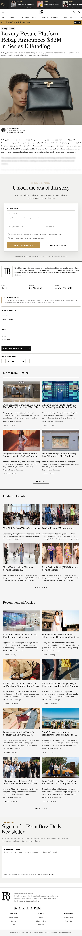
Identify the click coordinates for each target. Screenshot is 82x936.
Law (80, 17)
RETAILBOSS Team (48, 421)
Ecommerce (44, 17)
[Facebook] (15, 908)
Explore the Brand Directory (12, 348)
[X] (19, 908)
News (13, 425)
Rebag (3, 329)
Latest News (13, 917)
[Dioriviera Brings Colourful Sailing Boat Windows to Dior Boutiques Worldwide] (60, 440)
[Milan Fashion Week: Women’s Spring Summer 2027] (21, 553)
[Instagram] (27, 908)
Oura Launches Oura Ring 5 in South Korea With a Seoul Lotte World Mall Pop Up (21, 407)
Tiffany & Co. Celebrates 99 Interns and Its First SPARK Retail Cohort (20, 782)
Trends (20, 17)
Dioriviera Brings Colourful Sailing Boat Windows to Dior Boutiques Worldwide (59, 456)
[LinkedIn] (35, 908)
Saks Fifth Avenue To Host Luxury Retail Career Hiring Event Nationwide (20, 637)
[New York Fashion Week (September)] (21, 514)
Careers (6, 655)
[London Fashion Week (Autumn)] (60, 514)
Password (45, 222)
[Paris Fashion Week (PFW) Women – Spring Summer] (60, 553)
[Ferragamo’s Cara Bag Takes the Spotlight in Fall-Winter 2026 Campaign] (21, 718)
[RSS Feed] (38, 908)
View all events (41, 587)
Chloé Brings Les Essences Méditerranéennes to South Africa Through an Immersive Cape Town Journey (59, 736)
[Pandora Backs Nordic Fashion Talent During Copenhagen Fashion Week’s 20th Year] (60, 620)
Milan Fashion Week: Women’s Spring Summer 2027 (18, 569)
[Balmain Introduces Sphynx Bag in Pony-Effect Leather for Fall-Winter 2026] (60, 669)
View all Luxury (41, 481)
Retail (27, 17)
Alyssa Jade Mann (9, 470)
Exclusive (7, 474)
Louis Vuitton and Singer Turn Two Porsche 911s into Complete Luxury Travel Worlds (60, 783)
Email (9, 222)
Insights (12, 17)
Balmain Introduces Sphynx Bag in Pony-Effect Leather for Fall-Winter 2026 (59, 686)
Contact (41, 925)
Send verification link (23, 245)
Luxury (3, 17)
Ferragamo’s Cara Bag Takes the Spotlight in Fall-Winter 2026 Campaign (19, 735)
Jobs (13, 925)
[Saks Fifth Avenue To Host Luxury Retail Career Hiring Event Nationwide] (21, 620)
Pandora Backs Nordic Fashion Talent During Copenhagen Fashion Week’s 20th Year (59, 637)
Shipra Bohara (8, 421)
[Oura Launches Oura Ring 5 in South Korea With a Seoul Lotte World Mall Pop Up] (21, 391)
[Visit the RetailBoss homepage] (7, 271)
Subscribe (77, 22)
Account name (12, 208)
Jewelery (45, 425)
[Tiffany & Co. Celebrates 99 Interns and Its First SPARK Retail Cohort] (21, 767)
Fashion (64, 17)
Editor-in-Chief (41, 921)
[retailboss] (41, 12)
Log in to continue (58, 245)
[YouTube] (23, 908)
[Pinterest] (31, 908)
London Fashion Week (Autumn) (58, 528)
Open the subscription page (45, 874)
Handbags (15, 704)
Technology (55, 17)
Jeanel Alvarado (14, 128)
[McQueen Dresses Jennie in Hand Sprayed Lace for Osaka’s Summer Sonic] (21, 440)
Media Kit (68, 921)
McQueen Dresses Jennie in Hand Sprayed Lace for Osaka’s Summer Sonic (20, 456)
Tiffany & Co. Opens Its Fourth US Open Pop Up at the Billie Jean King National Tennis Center (60, 407)
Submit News (68, 917)
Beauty (34, 17)
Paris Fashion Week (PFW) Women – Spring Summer (60, 569)
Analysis (73, 17)
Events (45, 655)
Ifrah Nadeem (7, 700)
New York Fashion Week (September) (21, 528)
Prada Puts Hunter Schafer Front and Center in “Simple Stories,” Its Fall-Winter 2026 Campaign (20, 686)
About (41, 917)
